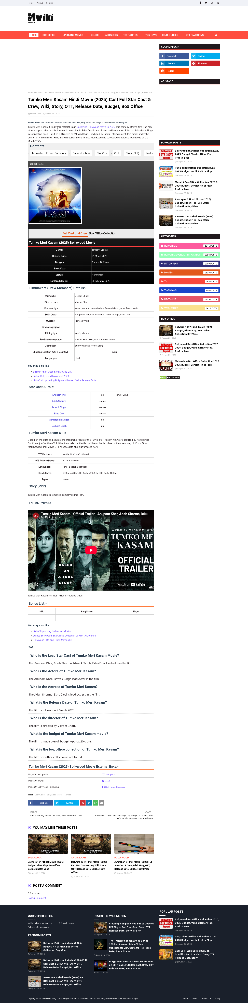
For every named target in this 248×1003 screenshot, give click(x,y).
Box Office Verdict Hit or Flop (187, 254)
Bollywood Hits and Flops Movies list (52, 640)
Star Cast (102, 153)
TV (187, 281)
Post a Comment (37, 898)
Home (31, 3)
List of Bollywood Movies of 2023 (51, 376)
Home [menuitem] (34, 35)
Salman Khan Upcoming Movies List (52, 371)
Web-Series (187, 308)
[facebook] (200, 3)
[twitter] (206, 3)
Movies (38, 92)
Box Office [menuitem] (49, 35)
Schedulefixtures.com (38, 927)
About (40, 3)
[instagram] (212, 3)
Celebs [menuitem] (95, 35)
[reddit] (174, 71)
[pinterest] (218, 3)
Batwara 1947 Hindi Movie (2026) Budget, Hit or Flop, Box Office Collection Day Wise (46, 865)
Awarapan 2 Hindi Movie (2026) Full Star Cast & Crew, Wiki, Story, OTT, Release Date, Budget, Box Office (133, 865)
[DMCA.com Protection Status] (169, 378)
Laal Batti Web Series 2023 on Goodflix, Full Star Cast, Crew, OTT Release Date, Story (194, 954)
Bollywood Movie (54, 794)
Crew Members (81, 153)
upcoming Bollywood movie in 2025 (96, 127)
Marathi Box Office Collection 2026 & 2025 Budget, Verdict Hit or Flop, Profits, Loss (196, 186)
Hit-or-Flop (187, 263)
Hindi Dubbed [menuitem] (170, 35)
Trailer (149, 153)
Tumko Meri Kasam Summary (49, 153)
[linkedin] (174, 63)
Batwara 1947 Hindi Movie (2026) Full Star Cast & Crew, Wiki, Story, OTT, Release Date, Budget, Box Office (89, 867)
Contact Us (206, 998)
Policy (217, 998)
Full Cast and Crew (75, 233)
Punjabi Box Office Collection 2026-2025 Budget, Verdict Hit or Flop (195, 170)
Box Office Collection (102, 233)
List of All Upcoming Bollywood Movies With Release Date (64, 380)
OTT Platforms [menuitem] (195, 35)
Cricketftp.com (66, 923)
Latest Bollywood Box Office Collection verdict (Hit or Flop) (65, 635)
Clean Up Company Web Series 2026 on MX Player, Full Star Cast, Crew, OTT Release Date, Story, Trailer (131, 927)
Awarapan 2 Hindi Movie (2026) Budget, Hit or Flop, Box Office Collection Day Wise (193, 203)
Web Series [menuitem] (111, 35)
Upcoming (187, 299)
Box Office (187, 245)
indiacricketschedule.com (40, 923)
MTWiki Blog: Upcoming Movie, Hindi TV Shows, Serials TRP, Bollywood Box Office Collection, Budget (91, 998)
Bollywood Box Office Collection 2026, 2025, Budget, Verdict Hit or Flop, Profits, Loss (197, 154)
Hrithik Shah (36, 113)
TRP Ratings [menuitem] (130, 35)
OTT (116, 153)
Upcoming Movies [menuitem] (73, 35)
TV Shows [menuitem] (151, 35)
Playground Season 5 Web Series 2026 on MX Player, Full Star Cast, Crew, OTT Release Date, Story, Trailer (131, 965)
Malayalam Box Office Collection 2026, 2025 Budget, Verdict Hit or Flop (197, 363)
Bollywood (40, 794)
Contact (49, 3)
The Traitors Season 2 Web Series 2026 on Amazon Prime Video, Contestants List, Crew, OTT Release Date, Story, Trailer (130, 946)
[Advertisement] (91, 67)
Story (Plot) (132, 153)
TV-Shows (187, 290)
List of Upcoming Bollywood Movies (52, 631)
